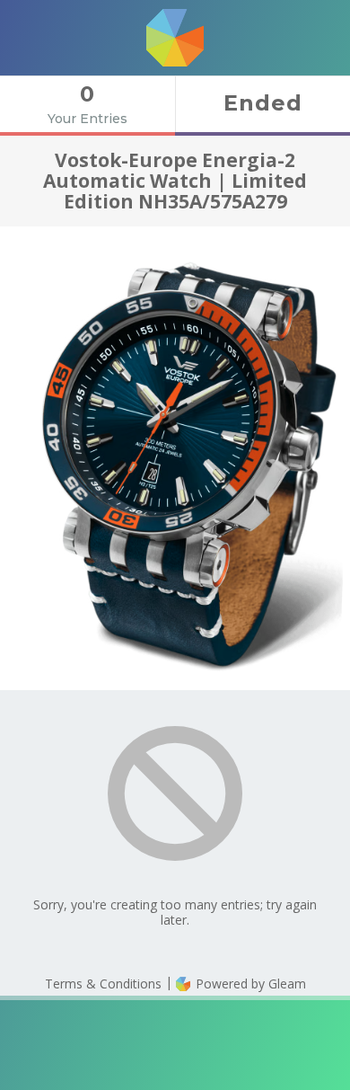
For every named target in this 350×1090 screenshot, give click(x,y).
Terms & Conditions (103, 983)
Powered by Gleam (249, 983)
